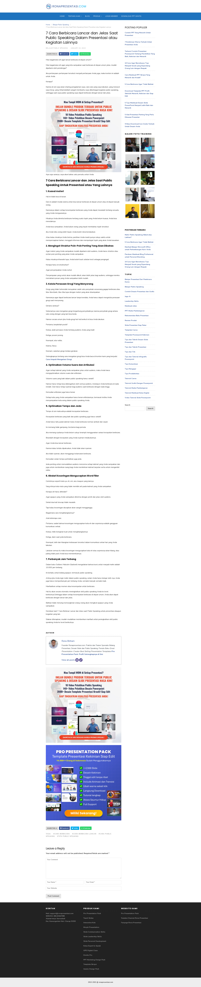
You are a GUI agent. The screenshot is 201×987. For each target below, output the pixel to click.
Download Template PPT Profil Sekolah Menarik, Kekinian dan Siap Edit (139, 93)
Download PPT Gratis (131, 16)
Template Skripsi (90, 964)
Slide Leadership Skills (92, 936)
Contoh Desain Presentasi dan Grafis (139, 291)
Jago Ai (128, 296)
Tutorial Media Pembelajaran (136, 388)
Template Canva (131, 330)
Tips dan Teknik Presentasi (135, 347)
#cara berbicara (61, 834)
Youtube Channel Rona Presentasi (134, 918)
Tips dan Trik (130, 352)
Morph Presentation (91, 927)
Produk (96, 16)
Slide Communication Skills (94, 932)
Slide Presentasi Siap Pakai (135, 325)
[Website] (81, 660)
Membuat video (131, 306)
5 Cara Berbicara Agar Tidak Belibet (139, 84)
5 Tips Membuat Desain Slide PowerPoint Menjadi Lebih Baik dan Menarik (139, 105)
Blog (87, 16)
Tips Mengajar (130, 369)
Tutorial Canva (130, 378)
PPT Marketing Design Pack (94, 960)
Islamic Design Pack (91, 969)
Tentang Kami (74, 16)
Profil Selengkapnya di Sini (91, 654)
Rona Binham (68, 641)
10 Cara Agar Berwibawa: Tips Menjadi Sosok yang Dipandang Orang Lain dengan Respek (137, 65)
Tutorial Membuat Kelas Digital (137, 393)
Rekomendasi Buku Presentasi (137, 315)
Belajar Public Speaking (61, 25)
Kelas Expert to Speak (92, 946)
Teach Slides (88, 918)
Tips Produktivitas (132, 374)
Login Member (111, 16)
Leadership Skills (132, 301)
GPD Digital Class (90, 950)
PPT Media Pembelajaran (135, 311)
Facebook (64, 54)
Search (127, 405)
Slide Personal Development (94, 941)
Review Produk (131, 320)
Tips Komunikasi (131, 364)
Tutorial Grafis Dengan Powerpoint (139, 383)
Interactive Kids (89, 923)
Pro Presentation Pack (92, 913)
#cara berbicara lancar (84, 834)
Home (62, 16)
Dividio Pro (87, 955)
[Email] (77, 660)
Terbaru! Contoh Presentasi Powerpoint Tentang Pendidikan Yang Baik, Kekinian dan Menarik (140, 54)
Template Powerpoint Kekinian (137, 335)
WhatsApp (86, 54)
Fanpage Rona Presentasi (131, 923)
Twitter (75, 54)
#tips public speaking (68, 836)
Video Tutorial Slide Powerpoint (138, 398)
